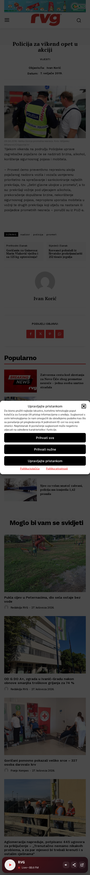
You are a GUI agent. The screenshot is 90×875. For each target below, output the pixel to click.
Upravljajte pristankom (45, 461)
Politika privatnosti (57, 468)
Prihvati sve (45, 438)
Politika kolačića (30, 468)
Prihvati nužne (45, 449)
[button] (84, 406)
